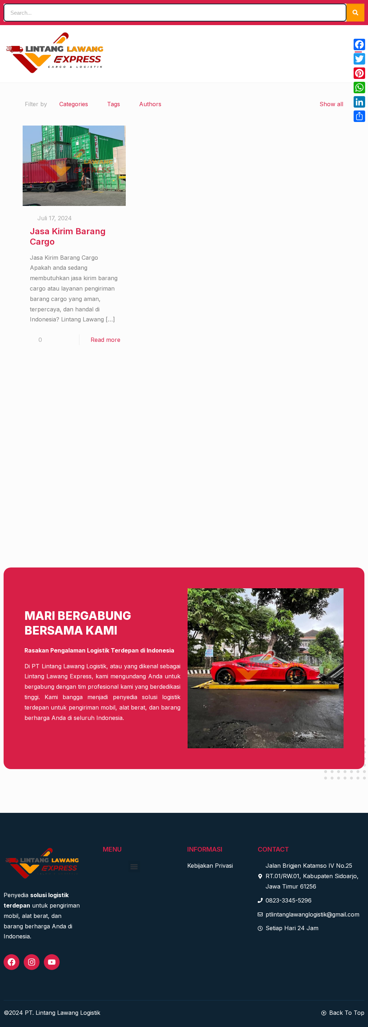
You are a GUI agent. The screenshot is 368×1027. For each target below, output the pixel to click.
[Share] (359, 116)
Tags (113, 104)
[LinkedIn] (359, 102)
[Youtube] (52, 962)
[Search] (355, 13)
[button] (134, 866)
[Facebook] (11, 962)
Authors (150, 104)
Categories (73, 104)
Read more (105, 339)
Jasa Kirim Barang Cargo (68, 236)
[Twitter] (359, 59)
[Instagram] (32, 962)
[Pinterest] (359, 73)
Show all (331, 104)
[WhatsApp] (359, 87)
